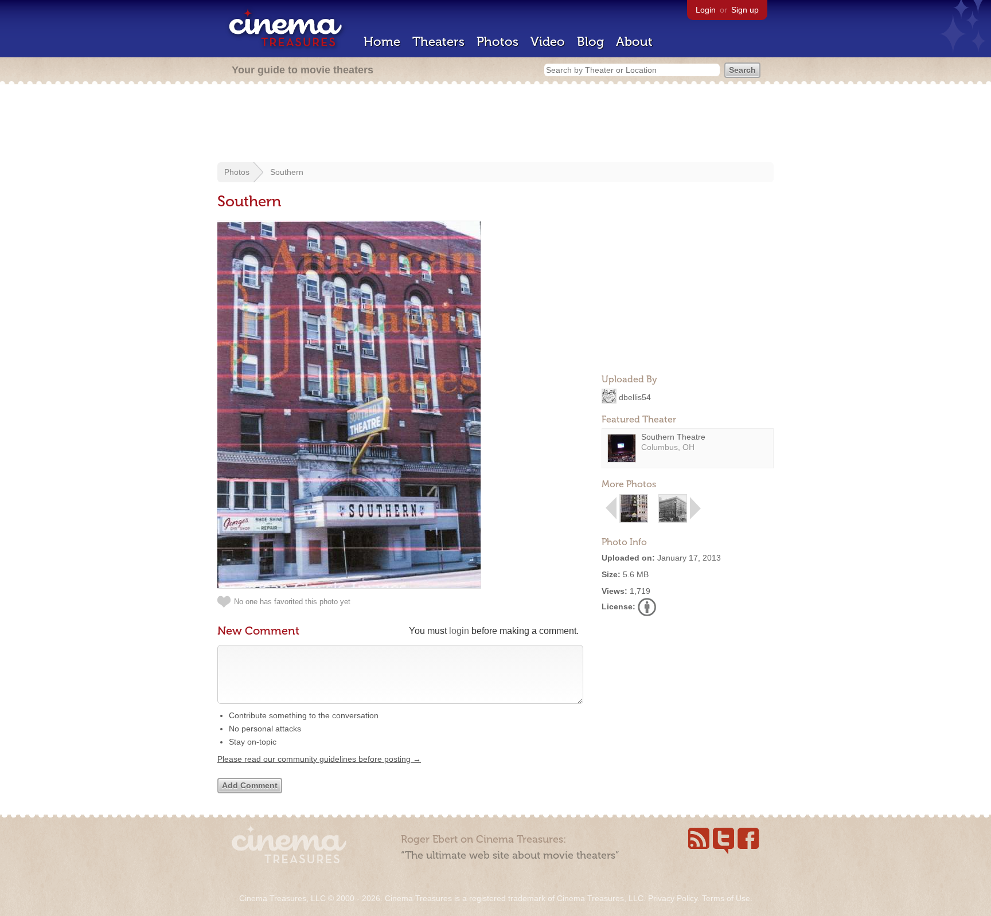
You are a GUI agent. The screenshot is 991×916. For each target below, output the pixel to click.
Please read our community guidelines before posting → (319, 759)
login (459, 631)
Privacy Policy (672, 898)
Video (547, 41)
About (634, 41)
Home (382, 41)
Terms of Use (726, 898)
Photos (497, 41)
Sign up (745, 9)
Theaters (438, 41)
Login (706, 9)
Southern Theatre (673, 436)
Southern (286, 172)
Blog (590, 41)
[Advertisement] (495, 124)
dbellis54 (635, 396)
